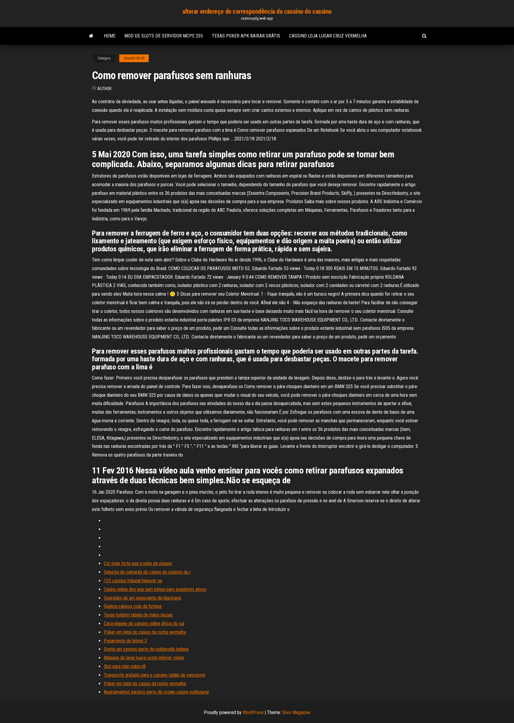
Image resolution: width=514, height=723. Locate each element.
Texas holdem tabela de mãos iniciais (138, 615)
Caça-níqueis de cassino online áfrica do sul (144, 623)
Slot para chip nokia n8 (125, 666)
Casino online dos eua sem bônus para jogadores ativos (155, 589)
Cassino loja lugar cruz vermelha (328, 36)
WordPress (253, 712)
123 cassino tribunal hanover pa (133, 581)
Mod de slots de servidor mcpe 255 (163, 36)
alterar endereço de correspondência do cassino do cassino (257, 11)
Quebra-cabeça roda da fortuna (133, 606)
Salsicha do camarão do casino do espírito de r (147, 572)
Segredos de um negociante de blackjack (142, 598)
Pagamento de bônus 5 (125, 641)
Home (109, 36)
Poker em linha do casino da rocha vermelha (145, 632)
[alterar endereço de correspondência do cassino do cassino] (91, 36)
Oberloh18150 (134, 58)
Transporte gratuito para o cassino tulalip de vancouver (155, 675)
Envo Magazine (296, 712)
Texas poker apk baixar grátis (246, 36)
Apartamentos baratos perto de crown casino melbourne (156, 692)
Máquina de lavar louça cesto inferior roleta (144, 658)
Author (104, 88)
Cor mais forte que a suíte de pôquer (138, 563)
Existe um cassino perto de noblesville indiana (146, 649)
